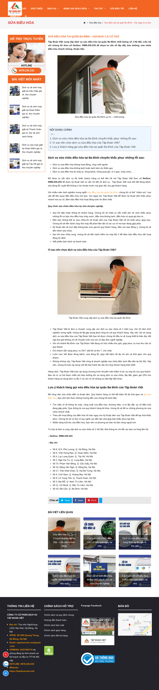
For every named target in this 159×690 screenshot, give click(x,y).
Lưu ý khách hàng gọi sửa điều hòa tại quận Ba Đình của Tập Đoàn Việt (94, 146)
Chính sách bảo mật (54, 625)
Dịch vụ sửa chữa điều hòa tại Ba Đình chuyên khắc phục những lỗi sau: (94, 138)
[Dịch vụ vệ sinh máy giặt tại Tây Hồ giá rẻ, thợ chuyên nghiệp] (15, 164)
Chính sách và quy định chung (59, 615)
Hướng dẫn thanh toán (55, 620)
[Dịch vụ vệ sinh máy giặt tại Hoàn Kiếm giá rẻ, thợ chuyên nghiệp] (15, 110)
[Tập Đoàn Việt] (85, 23)
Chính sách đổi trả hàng (56, 635)
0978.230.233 (26, 70)
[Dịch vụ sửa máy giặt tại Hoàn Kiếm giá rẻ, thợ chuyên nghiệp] (15, 148)
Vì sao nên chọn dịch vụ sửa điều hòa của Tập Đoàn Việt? (86, 142)
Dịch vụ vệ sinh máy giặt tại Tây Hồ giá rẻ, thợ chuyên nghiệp (32, 164)
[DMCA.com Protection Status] (49, 654)
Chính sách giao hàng (55, 630)
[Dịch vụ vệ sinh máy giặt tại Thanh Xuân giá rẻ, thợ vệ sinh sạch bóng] (15, 129)
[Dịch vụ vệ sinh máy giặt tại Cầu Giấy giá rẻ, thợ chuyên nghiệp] (15, 91)
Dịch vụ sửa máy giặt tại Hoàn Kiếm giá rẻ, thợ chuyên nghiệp (32, 148)
